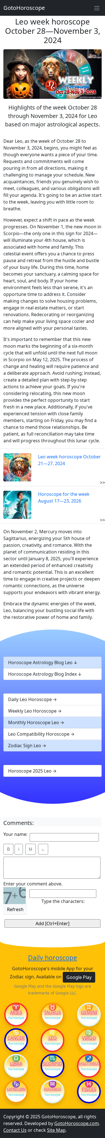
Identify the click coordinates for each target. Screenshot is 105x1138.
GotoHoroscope (24, 8)
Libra (16, 1063)
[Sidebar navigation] (97, 8)
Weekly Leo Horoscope (32, 711)
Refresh (15, 909)
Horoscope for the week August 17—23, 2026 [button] (64, 497)
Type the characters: (63, 901)
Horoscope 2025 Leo (30, 771)
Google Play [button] (79, 977)
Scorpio (52, 1063)
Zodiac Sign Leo (24, 745)
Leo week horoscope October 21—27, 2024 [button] (69, 460)
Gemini (89, 1012)
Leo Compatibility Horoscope (38, 734)
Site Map (56, 1130)
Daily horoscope (52, 958)
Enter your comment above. (32, 884)
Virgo (89, 1038)
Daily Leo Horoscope (30, 699)
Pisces (89, 1089)
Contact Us (15, 1130)
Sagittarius (88, 1063)
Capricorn (16, 1089)
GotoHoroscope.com (76, 1123)
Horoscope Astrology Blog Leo (40, 662)
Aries (16, 1012)
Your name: (15, 834)
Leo (52, 1038)
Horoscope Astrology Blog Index (42, 674)
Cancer (16, 1038)
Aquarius (52, 1089)
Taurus (52, 1012)
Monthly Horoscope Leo (33, 722)
